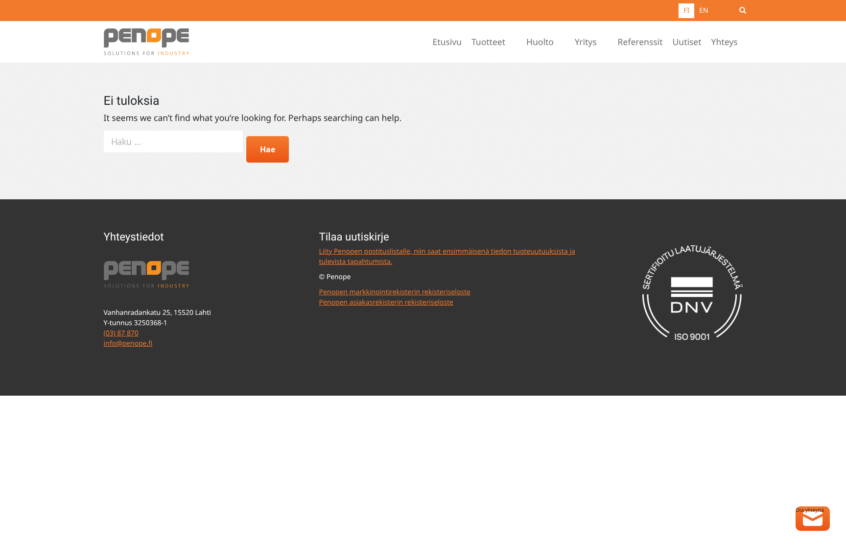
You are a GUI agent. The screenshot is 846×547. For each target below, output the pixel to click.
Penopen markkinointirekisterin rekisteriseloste (394, 292)
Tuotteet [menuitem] (488, 42)
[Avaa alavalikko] (515, 42)
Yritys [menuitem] (586, 42)
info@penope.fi (128, 343)
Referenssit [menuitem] (640, 42)
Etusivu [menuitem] (447, 42)
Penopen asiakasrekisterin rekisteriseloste (386, 302)
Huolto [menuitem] (540, 42)
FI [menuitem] (686, 10)
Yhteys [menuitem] (724, 42)
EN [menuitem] (703, 10)
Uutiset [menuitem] (687, 42)
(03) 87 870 (121, 333)
